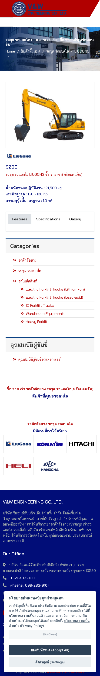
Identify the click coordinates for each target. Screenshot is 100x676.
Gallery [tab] (75, 219)
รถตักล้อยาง (27, 260)
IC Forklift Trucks (39, 305)
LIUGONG (82, 51)
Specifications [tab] (48, 219)
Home (10, 51)
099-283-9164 (37, 585)
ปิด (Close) (50, 634)
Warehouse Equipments (45, 313)
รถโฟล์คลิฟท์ (27, 281)
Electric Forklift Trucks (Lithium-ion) (55, 289)
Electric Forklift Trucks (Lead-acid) (54, 297)
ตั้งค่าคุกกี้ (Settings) (50, 662)
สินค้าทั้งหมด (30, 51)
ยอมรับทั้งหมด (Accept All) (50, 650)
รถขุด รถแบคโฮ (57, 51)
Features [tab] (19, 219)
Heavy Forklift (37, 321)
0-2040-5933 (23, 578)
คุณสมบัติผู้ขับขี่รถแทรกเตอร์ (38, 359)
